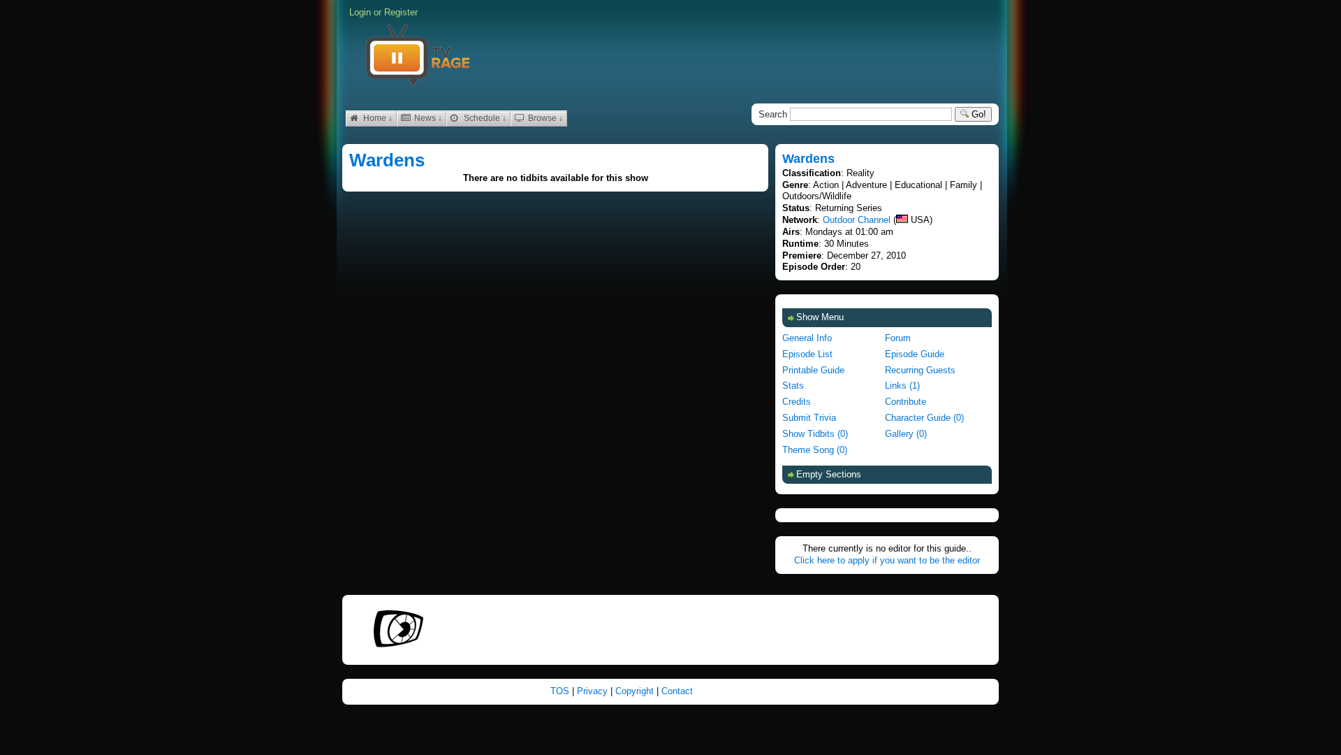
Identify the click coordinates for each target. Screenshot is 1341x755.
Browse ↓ (544, 118)
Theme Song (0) (814, 450)
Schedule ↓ (484, 118)
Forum (898, 338)
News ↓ (427, 118)
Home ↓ (377, 118)
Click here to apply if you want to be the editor (887, 560)
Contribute (905, 401)
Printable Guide (813, 370)
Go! (977, 114)
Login (360, 12)
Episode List (807, 354)
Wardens (387, 160)
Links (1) (902, 385)
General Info (807, 338)
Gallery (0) (906, 434)
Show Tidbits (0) (815, 434)
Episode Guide (914, 354)
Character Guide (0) (924, 417)
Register (401, 12)
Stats (793, 385)
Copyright (636, 691)
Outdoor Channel (857, 220)
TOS (561, 691)
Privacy (593, 691)
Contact (677, 691)
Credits (796, 401)
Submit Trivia (809, 417)
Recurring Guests (920, 370)
